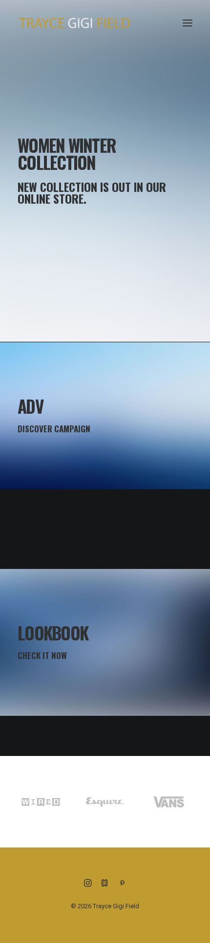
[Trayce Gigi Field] (74, 23)
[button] (187, 23)
